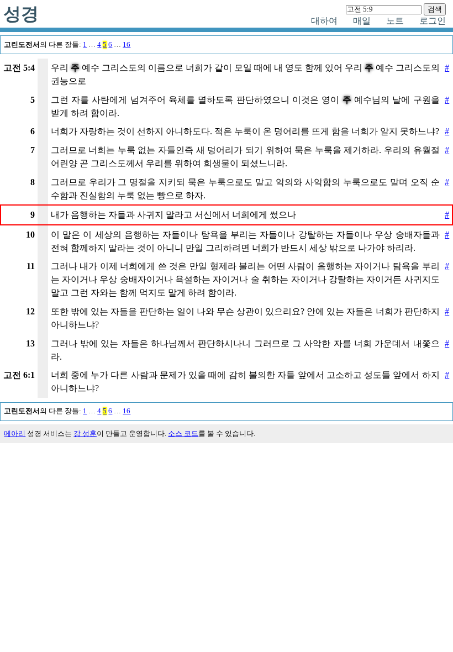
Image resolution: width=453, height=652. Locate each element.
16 (126, 45)
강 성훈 (85, 434)
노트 (395, 20)
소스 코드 (183, 434)
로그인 (432, 20)
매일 (362, 20)
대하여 (324, 20)
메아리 (14, 434)
